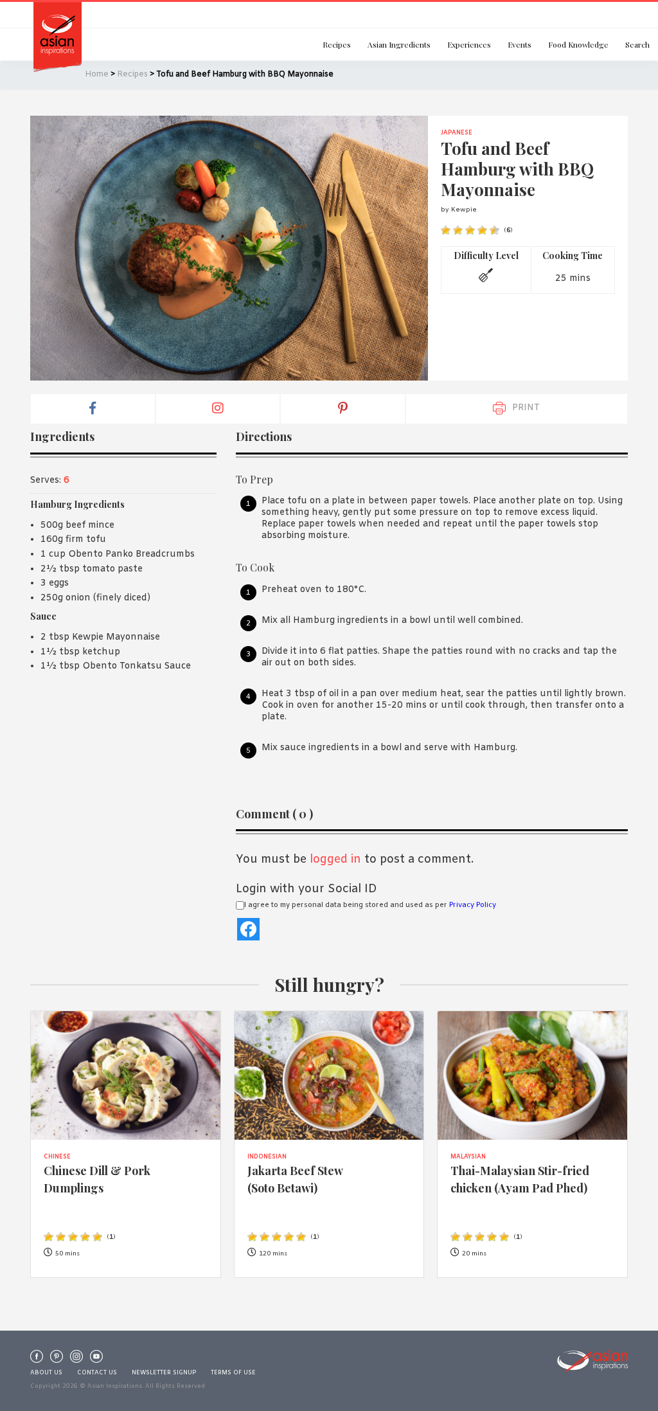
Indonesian (267, 1157)
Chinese (57, 1157)
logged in (335, 859)
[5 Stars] (494, 230)
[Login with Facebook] (248, 929)
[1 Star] (445, 230)
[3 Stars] (470, 230)
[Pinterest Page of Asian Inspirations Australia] (56, 1359)
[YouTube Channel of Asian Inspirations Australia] (96, 1359)
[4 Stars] (482, 230)
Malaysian (468, 1157)
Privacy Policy (472, 905)
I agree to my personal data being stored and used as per (370, 905)
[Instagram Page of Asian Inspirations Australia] (76, 1359)
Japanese (456, 133)
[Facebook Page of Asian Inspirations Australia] (36, 1359)
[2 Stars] (458, 230)
